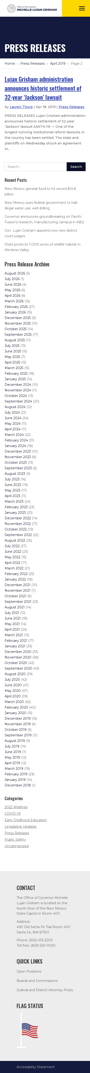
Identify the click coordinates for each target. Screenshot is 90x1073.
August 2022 (15, 540)
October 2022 (16, 529)
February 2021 (16, 641)
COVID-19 (13, 813)
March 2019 (14, 768)
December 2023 (18, 451)
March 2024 (14, 435)
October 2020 (16, 663)
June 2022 (13, 551)
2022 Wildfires (16, 807)
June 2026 (13, 284)
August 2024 (15, 407)
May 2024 (13, 424)
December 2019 (18, 718)
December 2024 (18, 385)
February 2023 (16, 507)
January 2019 (15, 780)
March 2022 (14, 568)
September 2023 (18, 468)
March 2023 (14, 501)
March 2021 (14, 635)
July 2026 (12, 279)
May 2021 (12, 624)
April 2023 (12, 496)
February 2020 (16, 707)
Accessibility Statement (36, 1067)
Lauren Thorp (21, 107)
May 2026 (12, 290)
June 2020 (13, 685)
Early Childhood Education (26, 820)
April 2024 (13, 429)
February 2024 (16, 440)
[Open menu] (82, 8)
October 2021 (15, 596)
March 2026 (14, 301)
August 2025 (15, 340)
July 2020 (12, 679)
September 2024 (18, 401)
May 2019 (12, 757)
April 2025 (12, 362)
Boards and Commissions (37, 981)
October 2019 (16, 730)
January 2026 (15, 312)
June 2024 (13, 418)
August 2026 (15, 273)
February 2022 (16, 574)
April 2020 (13, 696)
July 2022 (12, 546)
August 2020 (15, 674)
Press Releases (32, 63)
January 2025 (15, 379)
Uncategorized (17, 846)
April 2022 (12, 563)
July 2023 (12, 479)
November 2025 (18, 323)
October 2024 (16, 396)
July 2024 (12, 412)
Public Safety (15, 839)
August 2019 (15, 741)
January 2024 (15, 446)
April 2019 (58, 63)
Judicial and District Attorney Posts (45, 990)
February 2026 (16, 307)
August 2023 (15, 474)
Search (76, 167)
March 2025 (14, 368)
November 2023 (18, 457)
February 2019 (16, 774)
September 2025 (18, 334)
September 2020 (18, 668)
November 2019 (18, 724)
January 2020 (15, 713)
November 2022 (18, 524)
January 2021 (15, 646)
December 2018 (18, 785)
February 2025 (16, 373)
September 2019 (18, 735)
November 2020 (18, 657)
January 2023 (15, 513)
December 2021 (17, 585)
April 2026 (12, 296)
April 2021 (12, 629)
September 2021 (18, 602)
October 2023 (16, 462)
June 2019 (13, 752)
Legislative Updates (20, 826)
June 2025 (13, 351)
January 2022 (15, 579)
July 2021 (12, 613)
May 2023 (12, 490)
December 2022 (18, 518)
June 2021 (13, 618)
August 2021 (15, 607)
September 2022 (18, 535)
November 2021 (17, 590)
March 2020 (14, 702)
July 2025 (12, 346)
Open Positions (29, 971)
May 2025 (12, 357)
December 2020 (18, 652)
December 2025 (18, 318)
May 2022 (12, 557)
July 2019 (12, 746)
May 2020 (13, 691)
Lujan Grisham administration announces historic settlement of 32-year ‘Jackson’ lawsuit (43, 88)
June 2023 (13, 485)
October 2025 (16, 329)
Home (10, 63)
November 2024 (18, 390)
